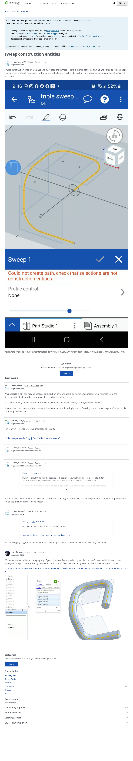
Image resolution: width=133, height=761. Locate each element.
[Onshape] (12, 3)
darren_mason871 (18, 62)
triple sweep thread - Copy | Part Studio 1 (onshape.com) (32, 438)
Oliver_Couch (16, 386)
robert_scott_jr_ (18, 421)
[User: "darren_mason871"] (7, 63)
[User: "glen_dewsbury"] (7, 553)
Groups (8, 690)
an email (96, 46)
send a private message (80, 46)
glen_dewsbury (17, 552)
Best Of (8, 693)
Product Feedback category (90, 36)
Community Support (50, 33)
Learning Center (66, 717)
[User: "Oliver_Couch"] (7, 387)
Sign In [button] (67, 373)
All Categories (10, 675)
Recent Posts (10, 679)
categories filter (52, 30)
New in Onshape (66, 712)
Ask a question (29, 33)
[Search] (114, 3)
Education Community (66, 722)
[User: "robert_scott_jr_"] (7, 422)
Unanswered (66, 686)
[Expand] (66, 489)
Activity (8, 682)
